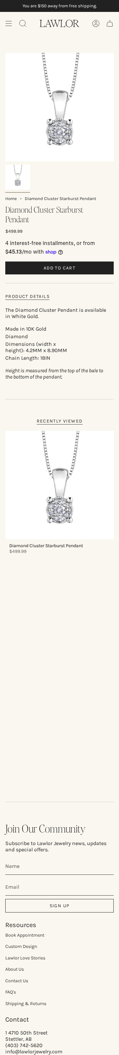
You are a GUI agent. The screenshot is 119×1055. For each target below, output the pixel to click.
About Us (14, 969)
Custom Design (21, 946)
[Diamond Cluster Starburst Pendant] (59, 485)
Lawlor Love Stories (25, 958)
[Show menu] (8, 23)
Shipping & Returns (25, 1003)
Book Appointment (24, 935)
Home (11, 198)
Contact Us (16, 981)
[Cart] (110, 23)
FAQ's (10, 992)
